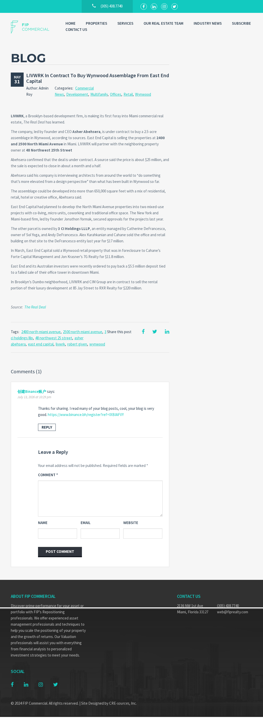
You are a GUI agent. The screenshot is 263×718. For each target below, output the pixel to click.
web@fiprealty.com (232, 611)
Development (77, 94)
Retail (128, 94)
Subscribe (241, 23)
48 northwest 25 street (53, 337)
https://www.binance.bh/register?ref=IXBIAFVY (86, 414)
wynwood (97, 344)
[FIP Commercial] (33, 27)
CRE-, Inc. (123, 703)
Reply (47, 427)
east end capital (40, 344)
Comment (48, 474)
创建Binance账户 (31, 391)
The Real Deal (35, 307)
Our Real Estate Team (163, 23)
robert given (77, 344)
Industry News (208, 23)
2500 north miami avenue (82, 331)
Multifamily (99, 94)
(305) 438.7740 (228, 605)
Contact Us (76, 29)
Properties (96, 23)
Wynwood (143, 94)
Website (130, 522)
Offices (115, 94)
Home (70, 23)
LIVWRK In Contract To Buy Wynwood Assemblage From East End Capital (97, 78)
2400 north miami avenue (41, 331)
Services (125, 23)
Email (86, 522)
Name (43, 522)
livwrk (60, 344)
